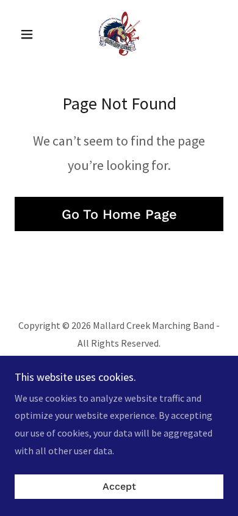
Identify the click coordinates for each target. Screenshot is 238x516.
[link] (119, 34)
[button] (30, 34)
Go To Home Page (119, 214)
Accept (119, 487)
